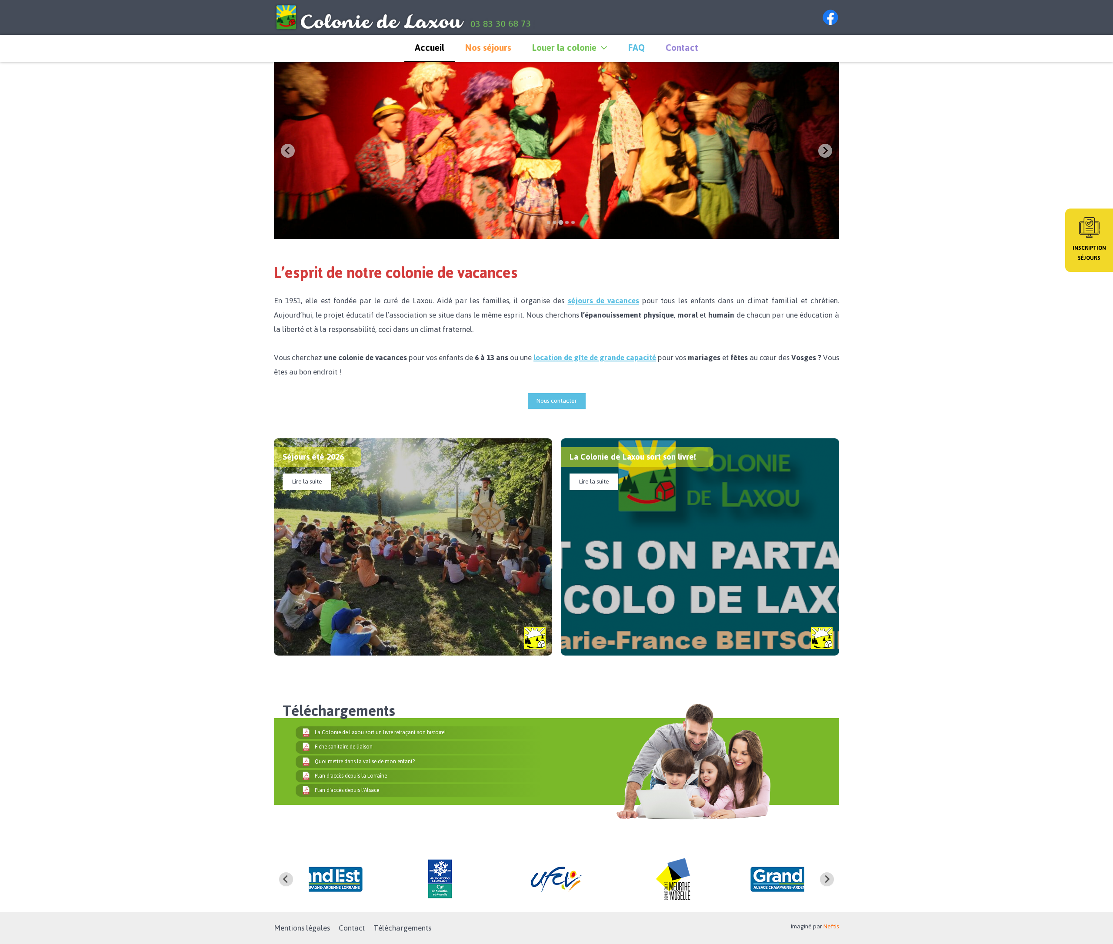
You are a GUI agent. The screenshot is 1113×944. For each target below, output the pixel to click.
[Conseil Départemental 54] (556, 879)
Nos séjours (488, 47)
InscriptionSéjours (1089, 253)
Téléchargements (402, 928)
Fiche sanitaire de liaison (344, 747)
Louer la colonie (564, 47)
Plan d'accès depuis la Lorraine (351, 776)
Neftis (831, 926)
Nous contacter (557, 401)
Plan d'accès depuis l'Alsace (347, 790)
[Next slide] (825, 151)
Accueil (429, 47)
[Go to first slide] (827, 879)
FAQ (636, 47)
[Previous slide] (288, 151)
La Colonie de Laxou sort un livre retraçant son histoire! (380, 732)
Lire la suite (307, 481)
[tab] (548, 222)
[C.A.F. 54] (322, 879)
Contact (682, 47)
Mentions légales (302, 928)
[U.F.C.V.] (439, 879)
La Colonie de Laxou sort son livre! (633, 457)
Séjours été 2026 (313, 457)
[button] (601, 48)
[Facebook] (830, 17)
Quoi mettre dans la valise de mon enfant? (365, 761)
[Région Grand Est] (674, 879)
